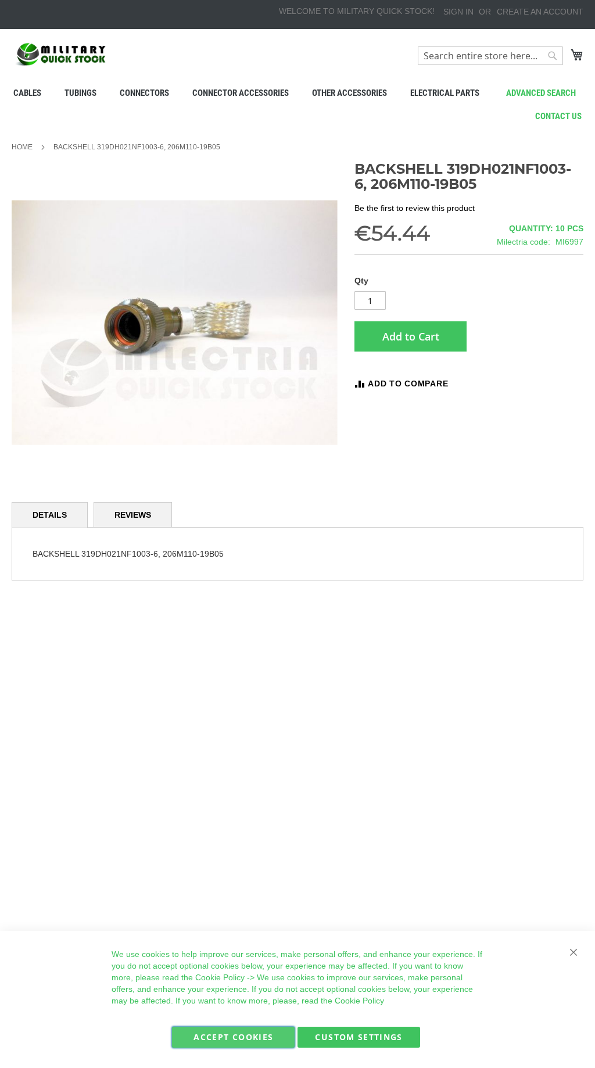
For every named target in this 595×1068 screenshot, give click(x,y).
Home (22, 147)
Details (50, 514)
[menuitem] (27, 93)
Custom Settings (358, 1036)
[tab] (50, 515)
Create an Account (540, 11)
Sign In (458, 11)
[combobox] (490, 55)
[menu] (297, 93)
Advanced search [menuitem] (541, 93)
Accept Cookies (233, 1036)
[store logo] (61, 54)
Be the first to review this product (414, 208)
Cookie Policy (220, 977)
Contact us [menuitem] (558, 116)
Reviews (132, 514)
